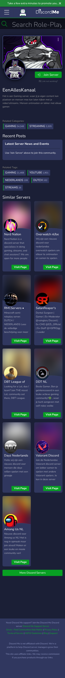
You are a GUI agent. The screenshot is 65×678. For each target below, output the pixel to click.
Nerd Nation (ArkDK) (12, 236)
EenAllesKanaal (19, 90)
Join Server (51, 75)
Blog (46, 633)
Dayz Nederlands (16, 455)
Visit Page (20, 267)
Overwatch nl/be (47, 234)
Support (54, 633)
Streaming (41, 126)
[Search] (4, 23)
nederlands (16, 180)
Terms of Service (15, 633)
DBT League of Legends (14, 384)
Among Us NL (14, 529)
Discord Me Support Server (36, 626)
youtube (39, 172)
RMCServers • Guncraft (14, 310)
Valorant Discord (47, 455)
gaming (14, 172)
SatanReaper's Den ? (46, 310)
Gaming (14, 126)
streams (13, 187)
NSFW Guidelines (33, 633)
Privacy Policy (51, 629)
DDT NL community (43, 384)
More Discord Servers (33, 573)
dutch (40, 180)
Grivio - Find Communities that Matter (24, 629)
